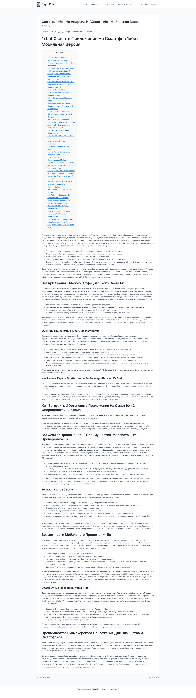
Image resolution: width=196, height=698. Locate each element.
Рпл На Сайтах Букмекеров (58, 152)
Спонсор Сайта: (53, 187)
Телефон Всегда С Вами (57, 90)
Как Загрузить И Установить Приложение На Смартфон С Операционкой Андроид (59, 76)
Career (133, 4)
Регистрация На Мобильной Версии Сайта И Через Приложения (58, 214)
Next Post (154, 678)
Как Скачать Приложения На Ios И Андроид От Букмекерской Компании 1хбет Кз (61, 125)
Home (85, 4)
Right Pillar (49, 4)
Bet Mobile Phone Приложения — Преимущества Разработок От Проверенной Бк (60, 84)
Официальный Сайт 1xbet (57, 155)
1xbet (72, 661)
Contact (154, 4)
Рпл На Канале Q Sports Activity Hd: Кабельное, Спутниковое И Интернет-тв (60, 114)
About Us (94, 4)
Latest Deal (122, 4)
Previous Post (43, 678)
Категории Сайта (54, 157)
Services (104, 4)
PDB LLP (115, 689)
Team (113, 4)
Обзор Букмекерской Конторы (59, 120)
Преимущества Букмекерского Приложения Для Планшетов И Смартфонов (60, 106)
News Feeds (143, 4)
